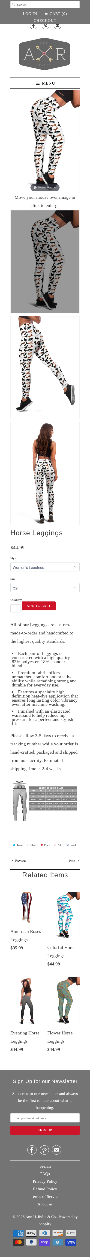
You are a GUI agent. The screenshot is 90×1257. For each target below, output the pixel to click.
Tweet (20, 845)
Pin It (47, 845)
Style (13, 558)
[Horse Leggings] (45, 261)
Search (45, 1166)
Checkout (45, 20)
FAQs (45, 1174)
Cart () (57, 13)
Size (13, 579)
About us (45, 1204)
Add (59, 845)
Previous (20, 860)
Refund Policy (45, 1189)
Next (72, 860)
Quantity (16, 599)
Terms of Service (45, 1196)
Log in (30, 13)
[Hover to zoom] (45, 140)
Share (33, 845)
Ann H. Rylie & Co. (41, 1217)
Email (73, 845)
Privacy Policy (45, 1181)
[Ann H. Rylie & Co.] (45, 53)
